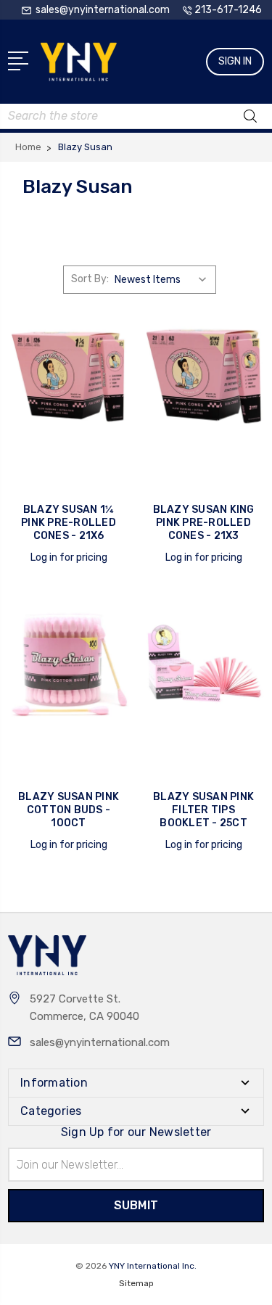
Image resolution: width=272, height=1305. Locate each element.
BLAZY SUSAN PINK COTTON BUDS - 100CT (68, 810)
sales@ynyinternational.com (100, 1042)
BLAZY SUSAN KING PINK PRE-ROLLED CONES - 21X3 (204, 522)
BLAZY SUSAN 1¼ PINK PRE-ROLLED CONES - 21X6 (68, 522)
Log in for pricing (68, 557)
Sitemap (136, 1283)
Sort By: (90, 279)
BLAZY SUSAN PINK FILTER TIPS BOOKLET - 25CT (203, 810)
